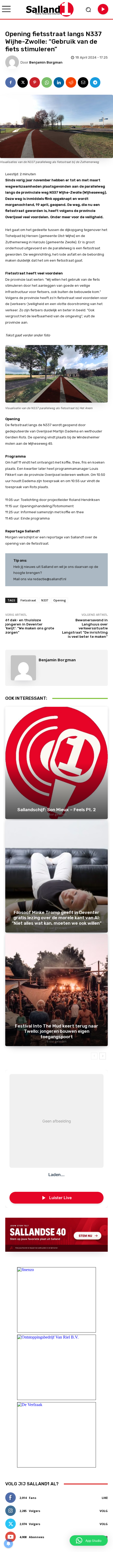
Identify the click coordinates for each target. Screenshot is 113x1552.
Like (105, 1498)
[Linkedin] (59, 82)
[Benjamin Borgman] (12, 62)
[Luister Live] (103, 9)
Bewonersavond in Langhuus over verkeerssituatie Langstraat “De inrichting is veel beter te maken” (85, 628)
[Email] (83, 82)
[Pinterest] (34, 82)
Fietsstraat (28, 600)
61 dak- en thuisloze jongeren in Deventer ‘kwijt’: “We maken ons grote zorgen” (29, 626)
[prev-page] (94, 1056)
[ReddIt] (71, 82)
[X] (22, 82)
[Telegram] (95, 82)
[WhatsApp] (47, 82)
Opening (59, 600)
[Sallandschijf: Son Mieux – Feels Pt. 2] (56, 763)
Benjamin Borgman (46, 62)
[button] (89, 1540)
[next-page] (102, 1056)
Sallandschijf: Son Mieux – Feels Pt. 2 (56, 809)
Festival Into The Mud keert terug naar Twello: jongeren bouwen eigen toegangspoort (56, 1031)
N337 (44, 600)
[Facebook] (10, 82)
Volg (104, 1511)
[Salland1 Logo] (50, 9)
